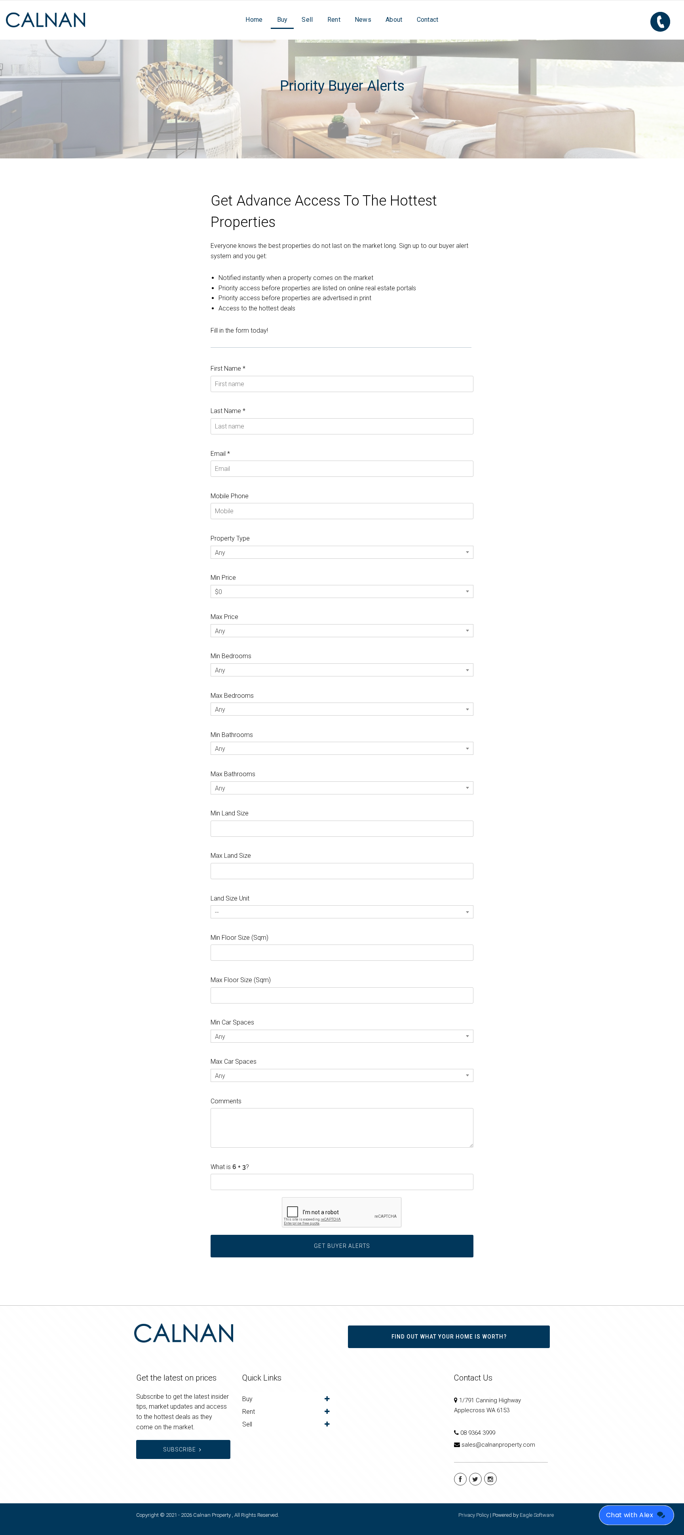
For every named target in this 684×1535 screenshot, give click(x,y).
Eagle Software (537, 1515)
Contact (428, 19)
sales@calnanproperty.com (498, 1444)
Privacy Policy (473, 1515)
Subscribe (179, 1449)
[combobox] (342, 552)
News (363, 19)
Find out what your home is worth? (449, 1336)
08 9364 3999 (477, 1432)
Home (253, 19)
